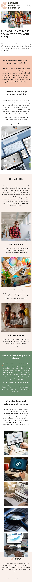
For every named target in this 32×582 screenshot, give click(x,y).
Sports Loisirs (6, 366)
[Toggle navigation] (29, 5)
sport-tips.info (6, 103)
